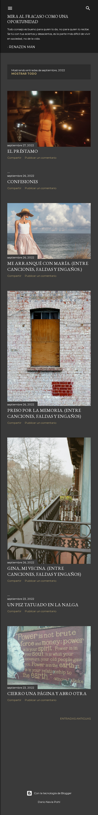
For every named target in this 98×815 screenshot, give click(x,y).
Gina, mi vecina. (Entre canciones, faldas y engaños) (44, 571)
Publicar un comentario (40, 157)
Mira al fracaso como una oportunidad (37, 19)
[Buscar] (88, 7)
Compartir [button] (14, 157)
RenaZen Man (22, 47)
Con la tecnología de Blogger (53, 793)
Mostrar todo (24, 73)
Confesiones (22, 182)
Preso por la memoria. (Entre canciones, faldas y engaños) (44, 413)
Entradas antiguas (75, 718)
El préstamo (22, 151)
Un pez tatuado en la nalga (42, 605)
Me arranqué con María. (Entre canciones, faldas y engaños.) (47, 266)
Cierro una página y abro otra (47, 693)
